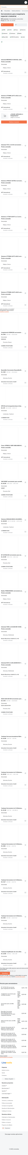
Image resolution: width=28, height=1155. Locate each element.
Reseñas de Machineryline (8, 1108)
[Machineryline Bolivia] (10, 2)
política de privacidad (5, 976)
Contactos (4, 1075)
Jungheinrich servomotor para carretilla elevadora (8, 994)
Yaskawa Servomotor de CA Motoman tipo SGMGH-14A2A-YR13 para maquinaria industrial (9, 1034)
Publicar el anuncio (14, 122)
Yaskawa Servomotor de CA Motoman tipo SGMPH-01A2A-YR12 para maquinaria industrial (9, 1040)
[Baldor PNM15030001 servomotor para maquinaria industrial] (14, 580)
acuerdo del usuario (20, 976)
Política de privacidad (7, 1103)
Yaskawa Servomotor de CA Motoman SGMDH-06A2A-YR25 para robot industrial (8, 1028)
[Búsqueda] (25, 7)
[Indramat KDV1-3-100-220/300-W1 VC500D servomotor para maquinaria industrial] (14, 652)
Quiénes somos (5, 1070)
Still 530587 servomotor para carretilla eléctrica (14, 481)
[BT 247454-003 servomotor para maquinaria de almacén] (14, 544)
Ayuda (3, 1072)
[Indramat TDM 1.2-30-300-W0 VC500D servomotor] (14, 616)
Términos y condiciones (7, 1100)
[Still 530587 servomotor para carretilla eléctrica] (14, 471)
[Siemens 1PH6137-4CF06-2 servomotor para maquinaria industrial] (14, 170)
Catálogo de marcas (6, 1111)
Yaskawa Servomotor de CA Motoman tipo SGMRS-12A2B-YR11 (8, 1052)
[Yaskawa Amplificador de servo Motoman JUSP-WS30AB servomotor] (14, 941)
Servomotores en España (6, 1057)
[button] (26, 2)
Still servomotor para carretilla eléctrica (8, 1021)
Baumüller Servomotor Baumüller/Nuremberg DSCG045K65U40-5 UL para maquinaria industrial (8, 1013)
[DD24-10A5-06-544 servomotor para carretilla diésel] (14, 688)
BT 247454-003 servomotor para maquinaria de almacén (8, 988)
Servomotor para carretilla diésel (7, 1004)
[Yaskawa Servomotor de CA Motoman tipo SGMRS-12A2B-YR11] (14, 798)
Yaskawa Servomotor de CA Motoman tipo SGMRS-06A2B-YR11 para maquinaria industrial (8, 1046)
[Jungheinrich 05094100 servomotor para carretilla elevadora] (14, 322)
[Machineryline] (2, 11)
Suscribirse (5, 973)
